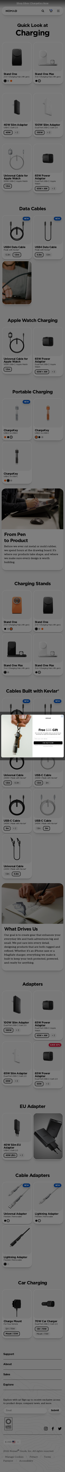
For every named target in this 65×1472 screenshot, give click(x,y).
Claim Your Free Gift (48, 742)
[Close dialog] (62, 716)
